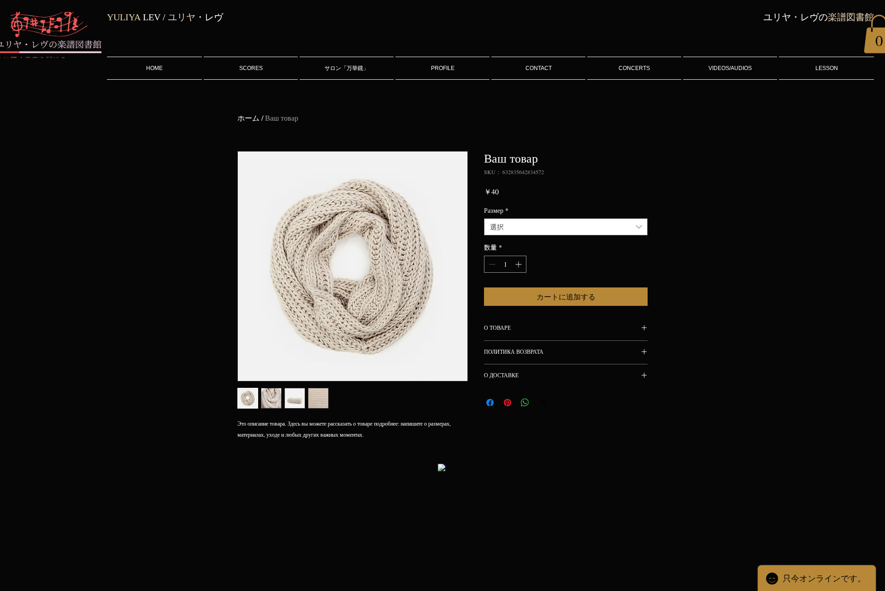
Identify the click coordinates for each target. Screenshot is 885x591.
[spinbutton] (505, 264)
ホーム (248, 118)
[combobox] (566, 227)
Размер (496, 210)
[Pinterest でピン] (507, 402)
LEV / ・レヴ (165, 17)
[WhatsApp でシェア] (525, 402)
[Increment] (519, 264)
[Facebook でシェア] (490, 402)
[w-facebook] (442, 468)
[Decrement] (491, 264)
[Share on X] (542, 402)
